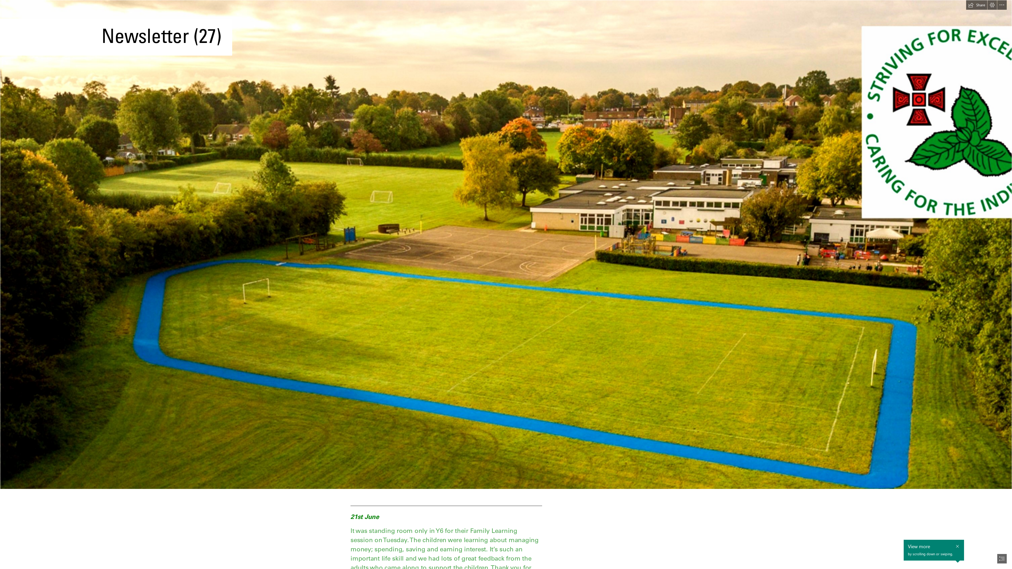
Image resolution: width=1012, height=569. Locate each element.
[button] (976, 5)
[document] (506, 284)
